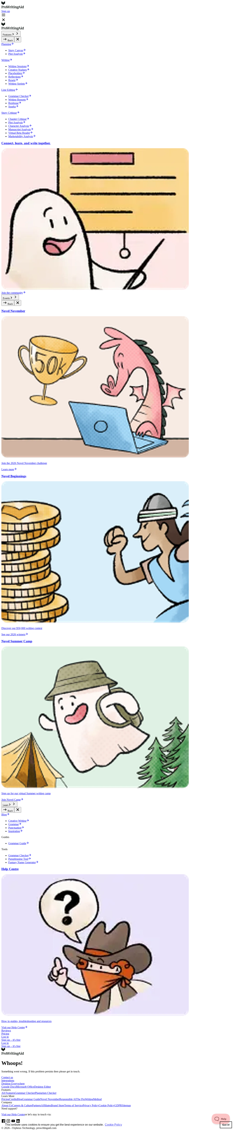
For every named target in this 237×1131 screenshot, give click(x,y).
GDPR (118, 1105)
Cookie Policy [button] (113, 1124)
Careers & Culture (22, 1105)
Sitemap (126, 1105)
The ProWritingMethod (89, 1099)
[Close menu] (17, 39)
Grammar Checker (25, 1092)
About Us (6, 1105)
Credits (13, 1099)
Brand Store (57, 1105)
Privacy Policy (91, 1105)
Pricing (5, 1033)
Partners (36, 1105)
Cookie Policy (106, 1105)
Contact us (7, 1077)
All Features (8, 1092)
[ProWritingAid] (118, 5)
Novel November (49, 1099)
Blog (19, 1099)
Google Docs (8, 1086)
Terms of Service (73, 1105)
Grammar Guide (31, 1099)
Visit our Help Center (13, 1114)
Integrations (7, 1080)
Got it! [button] (226, 1124)
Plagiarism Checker (45, 1092)
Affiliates (46, 1105)
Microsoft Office (25, 1086)
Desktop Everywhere (13, 1083)
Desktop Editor (42, 1086)
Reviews (6, 1030)
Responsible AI (67, 1099)
